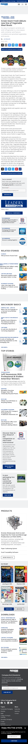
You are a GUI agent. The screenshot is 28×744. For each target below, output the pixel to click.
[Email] (6, 45)
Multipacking (5, 647)
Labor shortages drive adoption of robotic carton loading (9, 286)
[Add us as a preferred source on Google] (23, 45)
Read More (8, 495)
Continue (14, 741)
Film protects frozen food (9, 255)
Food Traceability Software (9, 552)
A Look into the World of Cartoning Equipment (9, 330)
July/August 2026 (7, 584)
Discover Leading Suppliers (9, 240)
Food (12, 17)
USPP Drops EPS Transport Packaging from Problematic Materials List (9, 412)
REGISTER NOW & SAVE (9, 466)
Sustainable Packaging (7, 409)
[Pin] (20, 45)
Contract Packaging (7, 637)
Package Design (5, 372)
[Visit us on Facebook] (2, 702)
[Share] (9, 45)
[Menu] (26, 4)
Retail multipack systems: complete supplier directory (9, 650)
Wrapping (4, 388)
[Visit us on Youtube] (11, 702)
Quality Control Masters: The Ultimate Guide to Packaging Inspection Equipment (9, 321)
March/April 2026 (7, 604)
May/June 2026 (21, 584)
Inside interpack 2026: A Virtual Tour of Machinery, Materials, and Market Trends (9, 621)
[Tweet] (16, 45)
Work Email (5, 187)
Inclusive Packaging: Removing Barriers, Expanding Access (7, 631)
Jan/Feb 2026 (20, 604)
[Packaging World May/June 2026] (21, 574)
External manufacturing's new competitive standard (9, 640)
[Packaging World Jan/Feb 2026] (21, 594)
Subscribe (9, 609)
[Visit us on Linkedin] (8, 702)
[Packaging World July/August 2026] (7, 574)
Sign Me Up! (7, 194)
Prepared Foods (8, 18)
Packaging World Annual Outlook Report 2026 (9, 230)
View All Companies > (14, 213)
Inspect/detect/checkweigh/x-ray (9, 318)
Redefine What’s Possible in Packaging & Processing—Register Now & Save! (10, 221)
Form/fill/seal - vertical (8, 307)
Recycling (4, 399)
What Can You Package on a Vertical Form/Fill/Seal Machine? (9, 311)
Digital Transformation (8, 617)
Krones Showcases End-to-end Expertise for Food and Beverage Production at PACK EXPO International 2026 (14, 535)
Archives (19, 609)
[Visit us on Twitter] (5, 702)
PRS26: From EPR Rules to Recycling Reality (9, 401)
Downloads (4, 627)
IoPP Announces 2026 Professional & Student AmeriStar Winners (12, 376)
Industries (5, 17)
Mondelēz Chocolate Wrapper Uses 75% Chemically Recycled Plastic (9, 392)
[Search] (22, 4)
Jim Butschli (7, 39)
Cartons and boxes (6, 273)
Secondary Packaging (7, 283)
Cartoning (4, 327)
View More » (4, 347)
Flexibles (3, 254)
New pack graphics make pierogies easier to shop (9, 276)
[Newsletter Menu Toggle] (19, 4)
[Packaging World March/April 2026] (7, 594)
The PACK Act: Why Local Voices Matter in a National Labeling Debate (9, 423)
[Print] (2, 45)
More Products (8, 557)
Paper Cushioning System (9, 548)
